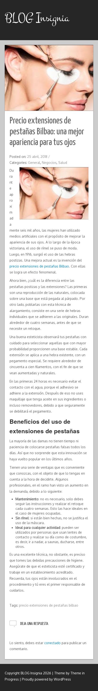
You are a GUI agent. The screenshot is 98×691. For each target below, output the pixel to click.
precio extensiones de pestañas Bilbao (39, 266)
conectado (52, 643)
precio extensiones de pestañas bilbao (48, 605)
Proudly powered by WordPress (46, 679)
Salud (62, 163)
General (34, 163)
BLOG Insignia (37, 17)
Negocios (49, 163)
